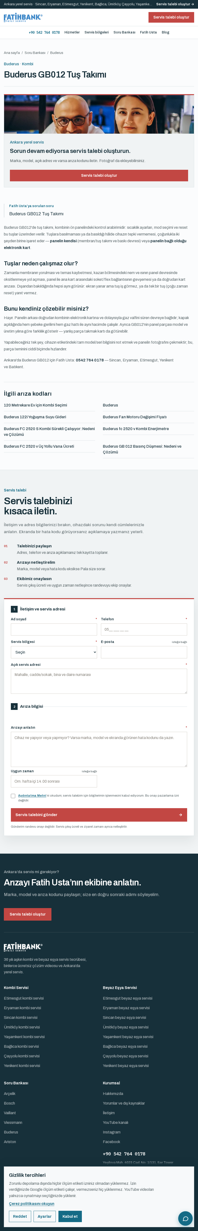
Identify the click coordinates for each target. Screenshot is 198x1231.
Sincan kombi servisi (20, 1017)
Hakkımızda (113, 1094)
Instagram (111, 1132)
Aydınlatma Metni (32, 795)
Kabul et (70, 1216)
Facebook (111, 1142)
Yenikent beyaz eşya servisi (126, 1066)
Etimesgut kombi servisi (24, 998)
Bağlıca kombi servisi (21, 1046)
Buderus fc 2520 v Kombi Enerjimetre (136, 429)
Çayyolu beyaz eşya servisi (125, 1056)
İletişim (109, 1113)
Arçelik (9, 1094)
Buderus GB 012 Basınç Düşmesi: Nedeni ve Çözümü (142, 449)
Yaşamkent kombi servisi (24, 1037)
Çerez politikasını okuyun (31, 1204)
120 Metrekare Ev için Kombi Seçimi (35, 405)
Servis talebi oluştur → (175, 4)
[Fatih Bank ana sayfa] (23, 17)
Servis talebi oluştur (99, 175)
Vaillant (10, 1113)
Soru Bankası (124, 32)
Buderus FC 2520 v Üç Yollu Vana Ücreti (39, 446)
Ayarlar (45, 1216)
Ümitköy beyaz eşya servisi (125, 1027)
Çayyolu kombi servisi (22, 1056)
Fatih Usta (148, 32)
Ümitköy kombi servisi (22, 1027)
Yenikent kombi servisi (22, 1066)
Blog (165, 32)
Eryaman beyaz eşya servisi (126, 1008)
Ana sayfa (12, 53)
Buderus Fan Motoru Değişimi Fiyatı (135, 417)
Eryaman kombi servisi (22, 1008)
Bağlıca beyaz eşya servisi (125, 1046)
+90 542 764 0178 (44, 32)
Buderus (110, 405)
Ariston (10, 1142)
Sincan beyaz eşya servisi (124, 1017)
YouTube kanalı (115, 1122)
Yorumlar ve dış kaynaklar (124, 1103)
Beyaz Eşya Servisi (120, 988)
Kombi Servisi (16, 988)
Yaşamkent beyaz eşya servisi (128, 1037)
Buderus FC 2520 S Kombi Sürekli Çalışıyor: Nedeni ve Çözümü (49, 432)
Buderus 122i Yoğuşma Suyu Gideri (35, 417)
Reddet (20, 1216)
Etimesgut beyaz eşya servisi (127, 998)
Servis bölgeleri (97, 32)
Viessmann (13, 1122)
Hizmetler (72, 32)
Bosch (9, 1103)
